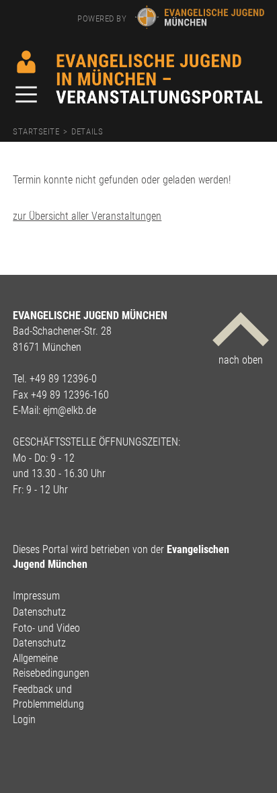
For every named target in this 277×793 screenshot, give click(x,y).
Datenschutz (39, 612)
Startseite (36, 131)
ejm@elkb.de (69, 410)
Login (24, 719)
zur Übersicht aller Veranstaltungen (87, 216)
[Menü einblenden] (32, 95)
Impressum (36, 595)
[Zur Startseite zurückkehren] (160, 58)
